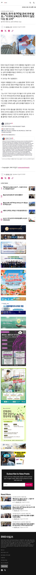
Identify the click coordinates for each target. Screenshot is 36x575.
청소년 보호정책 (4, 562)
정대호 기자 (9, 27)
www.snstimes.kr (24, 167)
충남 (29, 505)
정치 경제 (3, 11)
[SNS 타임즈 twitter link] (4, 570)
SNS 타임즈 (25, 546)
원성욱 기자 (16, 518)
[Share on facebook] (2, 31)
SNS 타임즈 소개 (4, 552)
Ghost (4, 547)
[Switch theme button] (33, 2)
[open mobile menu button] (2, 2)
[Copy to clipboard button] (12, 31)
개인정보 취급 (4, 560)
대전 (29, 513)
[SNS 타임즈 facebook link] (2, 570)
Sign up (2, 550)
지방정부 (27, 505)
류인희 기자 (16, 510)
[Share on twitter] (5, 31)
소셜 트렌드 (7, 11)
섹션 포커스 (12, 11)
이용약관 (3, 557)
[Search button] (30, 2)
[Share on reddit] (9, 31)
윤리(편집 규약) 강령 (5, 555)
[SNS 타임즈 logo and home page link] (5, 2)
